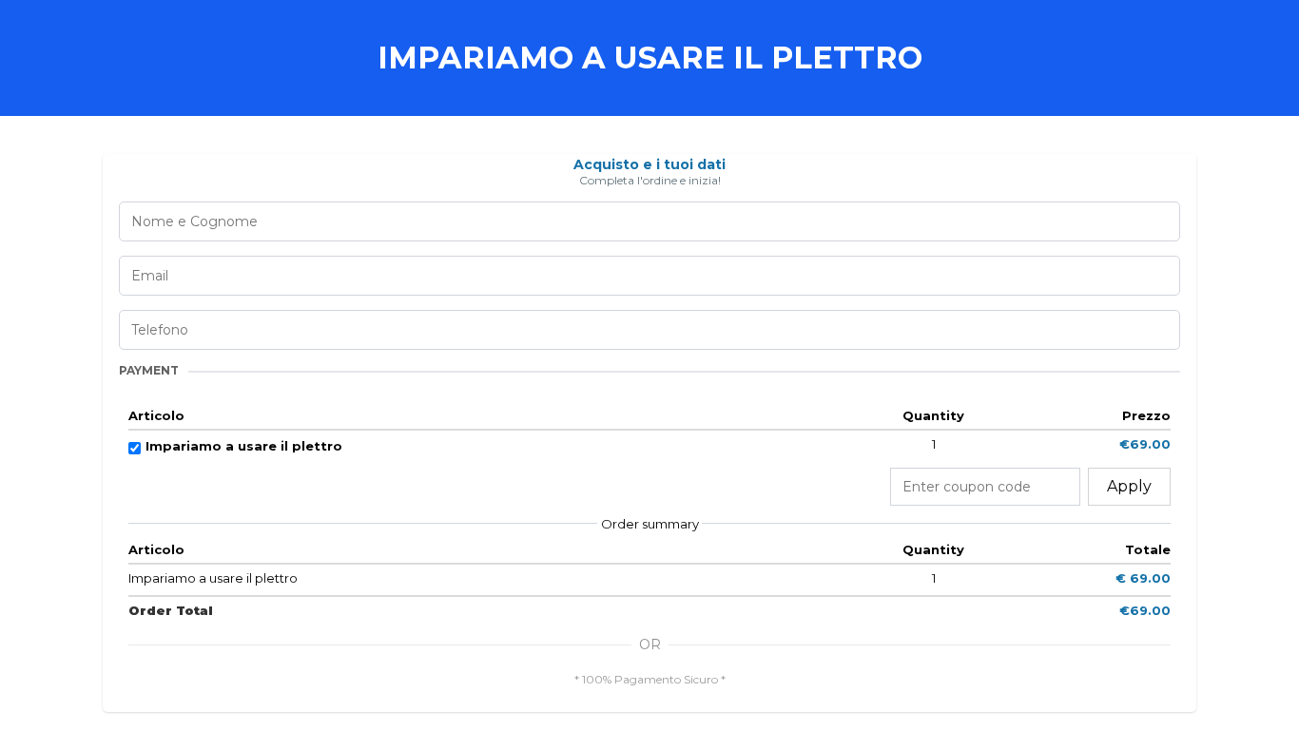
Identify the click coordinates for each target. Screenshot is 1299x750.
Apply (1129, 486)
